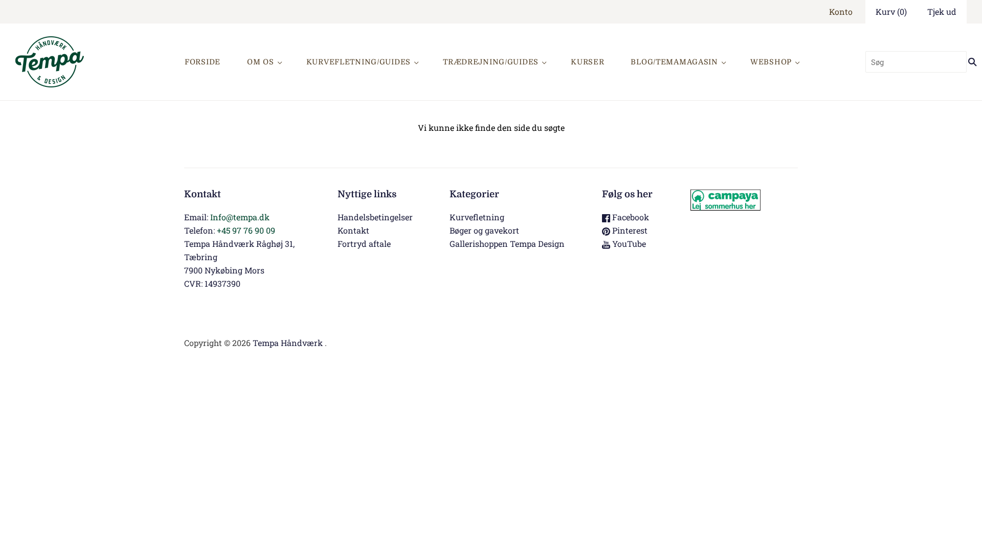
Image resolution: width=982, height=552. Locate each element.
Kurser (587, 62)
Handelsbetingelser (375, 217)
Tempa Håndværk (288, 342)
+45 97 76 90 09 (246, 230)
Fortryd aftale (364, 243)
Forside (202, 62)
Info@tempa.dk (240, 217)
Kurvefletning (477, 217)
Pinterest (629, 230)
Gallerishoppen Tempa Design (507, 243)
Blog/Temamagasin (674, 62)
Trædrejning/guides (491, 62)
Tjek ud (941, 11)
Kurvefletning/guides (358, 62)
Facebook (629, 217)
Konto (841, 11)
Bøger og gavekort (484, 230)
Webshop (771, 62)
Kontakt (353, 230)
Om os (260, 62)
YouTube (628, 243)
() (891, 11)
